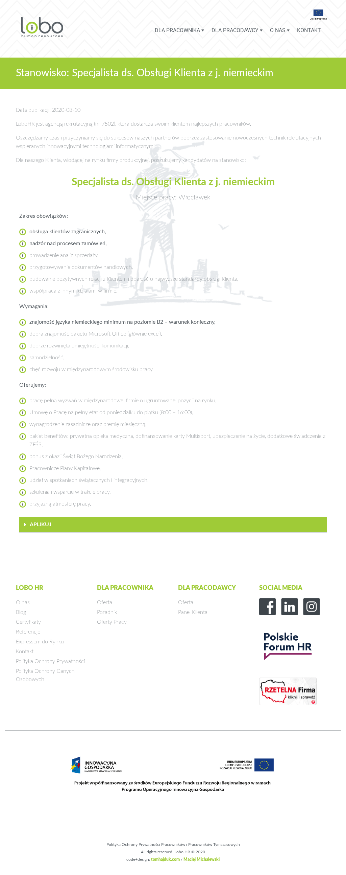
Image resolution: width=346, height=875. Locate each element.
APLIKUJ (40, 524)
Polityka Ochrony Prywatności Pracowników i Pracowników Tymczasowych (173, 844)
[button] (173, 525)
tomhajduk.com (165, 859)
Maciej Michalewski (201, 859)
